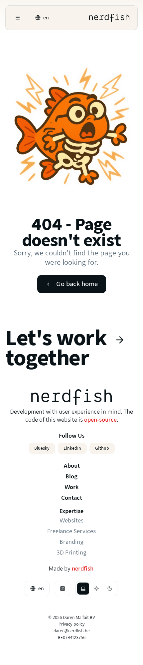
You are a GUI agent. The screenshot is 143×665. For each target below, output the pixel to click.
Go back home (77, 283)
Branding (71, 542)
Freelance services (71, 531)
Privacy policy (72, 624)
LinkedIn (72, 448)
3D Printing (71, 552)
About (72, 466)
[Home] (109, 18)
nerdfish (82, 569)
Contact (71, 498)
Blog (71, 476)
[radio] (83, 589)
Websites (71, 520)
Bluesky (42, 448)
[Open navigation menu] (17, 17)
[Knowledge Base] (62, 588)
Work (72, 487)
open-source (100, 420)
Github (102, 448)
